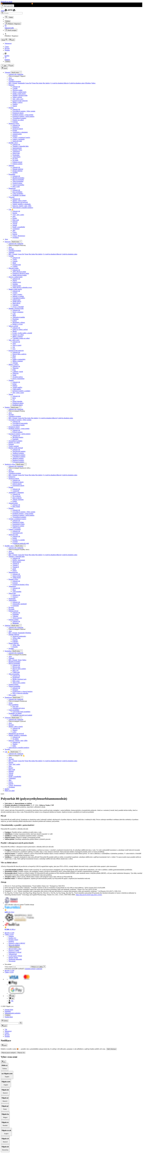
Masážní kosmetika (18, 178)
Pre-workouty (16, 496)
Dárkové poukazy (14, 947)
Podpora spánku (17, 164)
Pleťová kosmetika (18, 179)
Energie (14, 234)
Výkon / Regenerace (18, 236)
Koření (14, 321)
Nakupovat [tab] (8, 1031)
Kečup (14, 384)
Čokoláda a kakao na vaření (21, 338)
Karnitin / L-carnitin (18, 540)
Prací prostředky (17, 192)
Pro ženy (15, 158)
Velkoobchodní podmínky (13, 1013)
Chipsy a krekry (17, 294)
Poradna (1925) (13, 940)
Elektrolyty (15, 127)
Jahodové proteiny (18, 458)
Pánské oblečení (17, 171)
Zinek (14, 569)
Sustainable (21, 83)
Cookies (7, 1015)
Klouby (14, 218)
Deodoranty (16, 677)
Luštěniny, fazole (17, 371)
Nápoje (14, 106)
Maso (14, 356)
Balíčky (7, 789)
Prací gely (15, 706)
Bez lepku (39, 83)
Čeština (7, 61)
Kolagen (15, 122)
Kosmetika (12, 174)
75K (11, 1001)
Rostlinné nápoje (17, 405)
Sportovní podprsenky (19, 636)
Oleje (14, 343)
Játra (13, 230)
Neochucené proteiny (19, 451)
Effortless (88, 83)
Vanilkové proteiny (18, 453)
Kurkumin (15, 605)
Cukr (14, 314)
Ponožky (15, 640)
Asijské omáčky (17, 387)
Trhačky (15, 744)
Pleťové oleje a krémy (19, 668)
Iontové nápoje (17, 484)
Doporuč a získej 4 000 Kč (17, 943)
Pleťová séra (16, 667)
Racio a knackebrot (18, 378)
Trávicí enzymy (17, 618)
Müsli (14, 263)
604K (12, 996)
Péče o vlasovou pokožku (20, 693)
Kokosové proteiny (18, 462)
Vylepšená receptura (15, 81)
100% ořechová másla (19, 271)
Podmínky (8, 1011)
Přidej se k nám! (10, 790)
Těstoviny (15, 368)
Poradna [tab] (7, 1036)
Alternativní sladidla (18, 317)
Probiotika (15, 614)
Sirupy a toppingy (17, 312)
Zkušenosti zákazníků (15, 959)
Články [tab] (7, 1033)
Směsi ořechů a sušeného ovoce (22, 287)
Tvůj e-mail (8, 967)
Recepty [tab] (7, 1034)
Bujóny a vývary (17, 324)
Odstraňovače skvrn (18, 708)
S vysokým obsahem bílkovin (59, 83)
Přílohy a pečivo (17, 102)
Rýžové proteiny (17, 432)
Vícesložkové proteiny (19, 118)
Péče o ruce (16, 681)
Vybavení (11, 197)
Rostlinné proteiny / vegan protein (22, 114)
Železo (14, 570)
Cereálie (15, 88)
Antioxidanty (16, 157)
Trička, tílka (16, 645)
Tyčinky (15, 293)
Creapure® (15, 491)
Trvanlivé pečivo (17, 377)
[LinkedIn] (9, 1003)
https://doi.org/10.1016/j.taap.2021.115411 (89, 895)
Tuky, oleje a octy (17, 99)
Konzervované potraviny (20, 100)
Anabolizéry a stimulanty (20, 132)
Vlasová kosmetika (18, 185)
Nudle (14, 375)
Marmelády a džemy (18, 322)
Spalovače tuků (17, 141)
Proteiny (11, 107)
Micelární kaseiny (17, 437)
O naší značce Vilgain (15, 956)
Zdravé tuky (16, 153)
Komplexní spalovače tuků (20, 543)
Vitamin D (15, 567)
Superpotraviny (17, 148)
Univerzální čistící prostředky (21, 711)
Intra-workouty (17, 498)
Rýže (14, 370)
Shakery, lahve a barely (19, 200)
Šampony (15, 690)
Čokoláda (15, 305)
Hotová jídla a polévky (19, 354)
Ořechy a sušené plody (19, 92)
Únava (14, 232)
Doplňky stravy (13, 143)
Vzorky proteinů (14, 446)
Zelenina (15, 363)
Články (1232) (9, 934)
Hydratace (15, 237)
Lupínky (15, 266)
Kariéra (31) (12, 938)
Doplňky (15, 172)
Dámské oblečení (17, 169)
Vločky (14, 259)
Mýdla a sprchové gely (19, 679)
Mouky (14, 331)
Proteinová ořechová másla (20, 273)
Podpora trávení (17, 162)
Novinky (11, 79)
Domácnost (12, 188)
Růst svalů (15, 220)
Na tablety (15, 739)
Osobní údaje (9, 1017)
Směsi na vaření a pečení (20, 329)
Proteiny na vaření (18, 120)
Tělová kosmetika (17, 181)
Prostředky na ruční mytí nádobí (22, 715)
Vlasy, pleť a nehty (18, 215)
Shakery (15, 730)
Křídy (14, 746)
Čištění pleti (16, 672)
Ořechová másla (17, 90)
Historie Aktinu (13, 957)
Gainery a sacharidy (18, 139)
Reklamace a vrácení (15, 952)
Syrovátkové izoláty (18, 425)
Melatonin (15, 623)
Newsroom (12, 961)
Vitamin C (15, 565)
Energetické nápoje (18, 485)
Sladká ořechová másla (19, 275)
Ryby (14, 357)
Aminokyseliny (17, 134)
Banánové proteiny (18, 460)
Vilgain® (8, 72)
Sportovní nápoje (17, 129)
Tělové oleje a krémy (18, 683)
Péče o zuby (16, 186)
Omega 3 (15, 597)
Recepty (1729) (9, 933)
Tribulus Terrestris (18, 499)
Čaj (13, 399)
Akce (10, 78)
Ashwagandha (16, 591)
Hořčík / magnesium (18, 560)
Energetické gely (17, 533)
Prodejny (11, 941)
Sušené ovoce (16, 282)
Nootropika (15, 155)
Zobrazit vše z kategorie (16, 74)
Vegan (34, 83)
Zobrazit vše (16, 86)
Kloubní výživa (17, 150)
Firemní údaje (9, 1009)
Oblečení (11, 165)
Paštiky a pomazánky (18, 359)
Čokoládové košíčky (18, 298)
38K (12, 998)
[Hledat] (2, 13)
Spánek (14, 225)
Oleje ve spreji (16, 345)
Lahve (14, 732)
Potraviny (11, 85)
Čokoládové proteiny (18, 456)
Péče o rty (15, 670)
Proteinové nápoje (18, 113)
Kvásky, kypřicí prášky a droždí (22, 333)
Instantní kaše (16, 264)
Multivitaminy (16, 562)
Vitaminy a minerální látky (20, 146)
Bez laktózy (46, 83)
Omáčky (15, 104)
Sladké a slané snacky (19, 93)
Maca (14, 590)
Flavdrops (15, 319)
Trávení (14, 223)
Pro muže (15, 160)
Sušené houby (16, 285)
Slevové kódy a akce (15, 949)
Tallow (93, 83)
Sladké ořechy (16, 301)
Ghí (13, 347)
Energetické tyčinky (18, 524)
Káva (14, 398)
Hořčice (14, 385)
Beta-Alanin (16, 506)
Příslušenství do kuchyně (20, 202)
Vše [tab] (6, 1029)
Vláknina (15, 616)
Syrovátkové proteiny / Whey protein (23, 111)
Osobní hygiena (17, 183)
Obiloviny (15, 373)
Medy (14, 315)
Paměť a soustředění (18, 227)
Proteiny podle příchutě (16, 448)
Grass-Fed (28, 83)
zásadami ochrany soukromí (33, 969)
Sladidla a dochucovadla (19, 95)
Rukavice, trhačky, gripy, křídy (21, 206)
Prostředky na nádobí (18, 195)
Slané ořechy (16, 303)
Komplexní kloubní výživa (20, 584)
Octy (13, 349)
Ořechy (14, 280)
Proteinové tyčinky (18, 522)
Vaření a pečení (17, 97)
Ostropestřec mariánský (19, 604)
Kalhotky (15, 641)
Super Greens (16, 576)
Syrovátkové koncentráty (20, 423)
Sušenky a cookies (18, 296)
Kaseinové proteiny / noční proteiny (23, 116)
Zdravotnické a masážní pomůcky (22, 207)
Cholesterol (15, 229)
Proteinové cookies (18, 526)
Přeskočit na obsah (6, 1)
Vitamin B (15, 563)
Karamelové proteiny (18, 455)
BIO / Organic (13, 83)
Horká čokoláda (17, 401)
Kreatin (14, 130)
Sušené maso (16, 300)
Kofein (14, 501)
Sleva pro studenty (14, 945)
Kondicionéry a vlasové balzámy (22, 691)
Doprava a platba (14, 950)
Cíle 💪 (11, 209)
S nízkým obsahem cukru (77, 83)
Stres (13, 216)
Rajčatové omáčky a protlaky (21, 391)
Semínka (15, 284)
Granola (14, 261)
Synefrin (15, 541)
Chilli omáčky (16, 389)
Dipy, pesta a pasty (18, 392)
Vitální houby (16, 577)
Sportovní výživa (14, 123)
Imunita (14, 213)
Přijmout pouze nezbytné (9, 1052)
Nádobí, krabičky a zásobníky (21, 204)
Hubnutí (15, 222)
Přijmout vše (21, 1052)
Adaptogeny (16, 151)
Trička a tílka (16, 638)
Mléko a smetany (17, 336)
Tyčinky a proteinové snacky (21, 137)
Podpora (11, 936)
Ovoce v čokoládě (18, 307)
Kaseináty (15, 439)
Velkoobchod (13, 954)
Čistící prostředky (17, 193)
